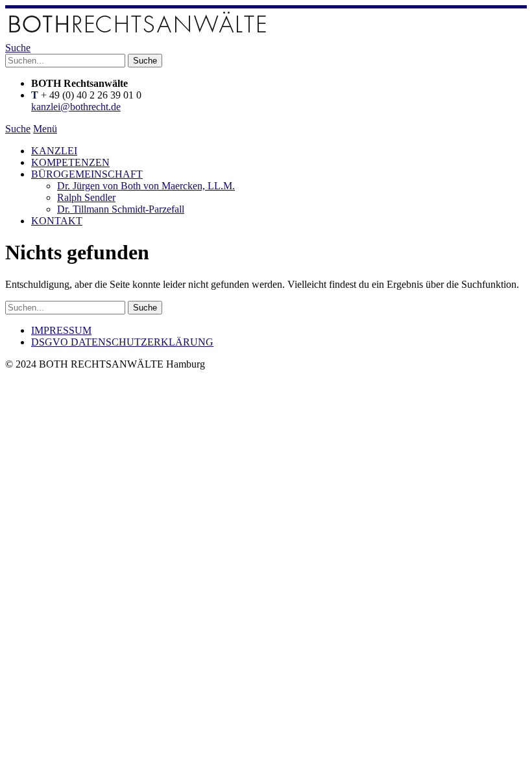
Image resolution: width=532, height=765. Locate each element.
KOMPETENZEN (70, 162)
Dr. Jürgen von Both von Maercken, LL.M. (146, 185)
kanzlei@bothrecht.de (76, 106)
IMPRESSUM (61, 330)
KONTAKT (56, 220)
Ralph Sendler (86, 197)
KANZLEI (54, 150)
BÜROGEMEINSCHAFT (87, 174)
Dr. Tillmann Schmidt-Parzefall (120, 209)
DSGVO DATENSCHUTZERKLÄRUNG (122, 341)
